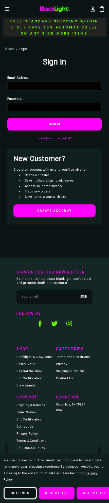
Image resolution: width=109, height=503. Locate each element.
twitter (54, 323)
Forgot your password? (55, 138)
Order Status (26, 412)
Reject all (56, 493)
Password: (14, 99)
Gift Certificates (28, 378)
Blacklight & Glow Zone (34, 357)
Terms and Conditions (73, 357)
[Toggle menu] (11, 9)
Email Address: (18, 77)
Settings (20, 493)
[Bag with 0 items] (102, 9)
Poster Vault (25, 364)
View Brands (26, 385)
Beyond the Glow (29, 371)
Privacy (61, 364)
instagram (69, 323)
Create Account (54, 211)
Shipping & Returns (70, 371)
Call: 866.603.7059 (30, 448)
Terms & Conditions (31, 441)
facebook (40, 323)
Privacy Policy (27, 433)
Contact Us (64, 378)
